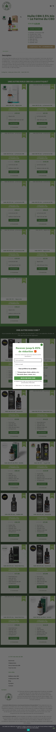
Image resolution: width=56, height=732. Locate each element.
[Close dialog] (41, 345)
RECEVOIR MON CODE (28, 378)
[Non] (54, 728)
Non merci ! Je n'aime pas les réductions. (28, 385)
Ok (28, 729)
